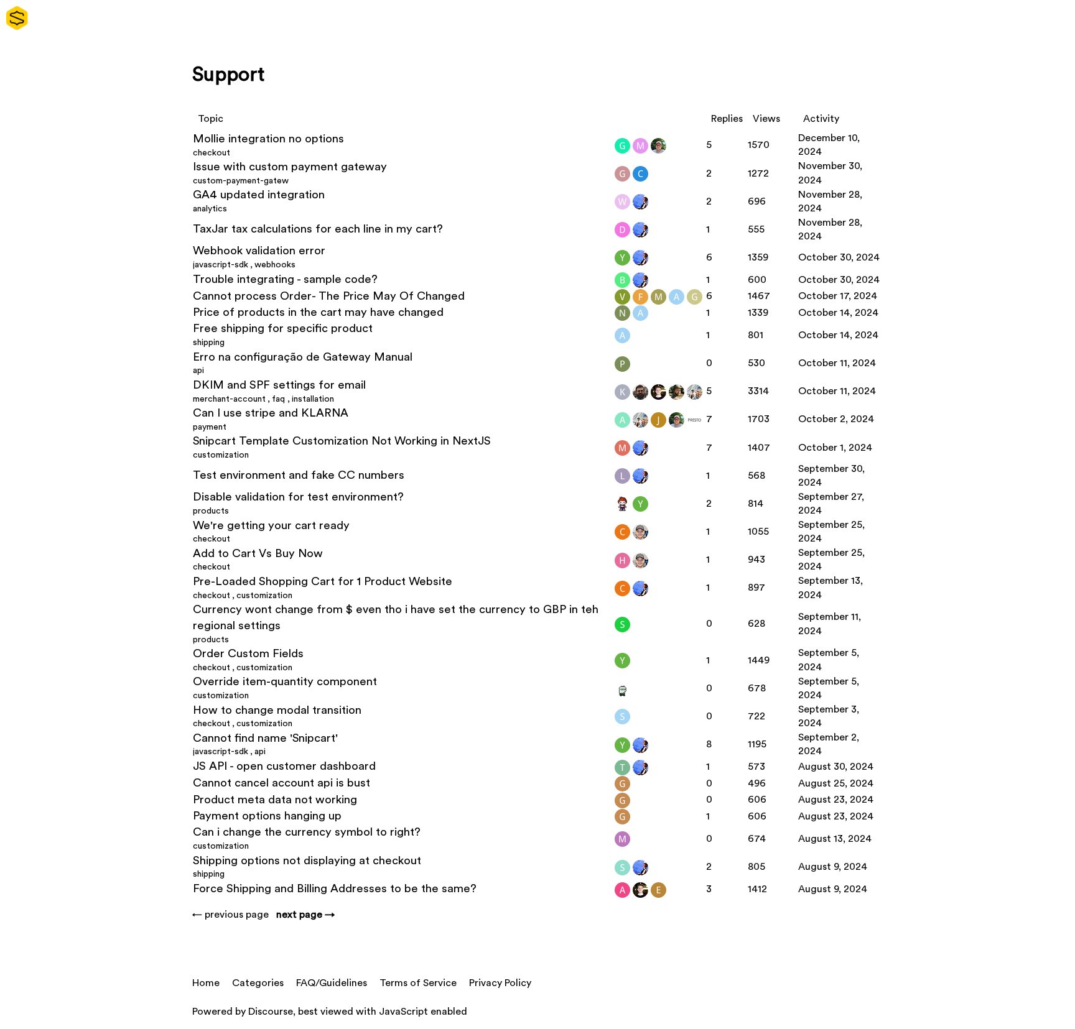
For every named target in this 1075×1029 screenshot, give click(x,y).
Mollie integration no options (268, 139)
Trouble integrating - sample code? (285, 279)
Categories (258, 983)
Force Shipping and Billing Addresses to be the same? (335, 889)
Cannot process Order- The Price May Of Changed (329, 296)
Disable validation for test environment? (298, 497)
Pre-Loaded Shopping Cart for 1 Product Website (322, 582)
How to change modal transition (277, 710)
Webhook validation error (259, 251)
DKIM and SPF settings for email (279, 385)
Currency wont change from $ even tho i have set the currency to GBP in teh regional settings (395, 618)
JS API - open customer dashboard (284, 766)
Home (206, 983)
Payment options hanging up (267, 816)
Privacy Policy (500, 983)
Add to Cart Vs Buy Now (258, 554)
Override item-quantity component (285, 682)
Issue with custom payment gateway (290, 167)
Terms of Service (418, 983)
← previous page (230, 915)
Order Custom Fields (248, 654)
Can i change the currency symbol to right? (307, 832)
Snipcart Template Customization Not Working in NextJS (342, 441)
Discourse (270, 1012)
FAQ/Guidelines (331, 983)
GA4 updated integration (259, 195)
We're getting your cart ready (271, 526)
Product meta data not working (275, 800)
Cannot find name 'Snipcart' (265, 738)
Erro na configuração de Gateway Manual (302, 357)
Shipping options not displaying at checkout (307, 861)
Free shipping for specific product (283, 329)
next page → (305, 915)
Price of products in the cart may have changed (318, 312)
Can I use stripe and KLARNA (270, 413)
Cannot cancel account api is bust (281, 783)
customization (221, 455)
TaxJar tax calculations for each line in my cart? (318, 229)
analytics (210, 209)
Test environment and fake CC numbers (298, 475)
